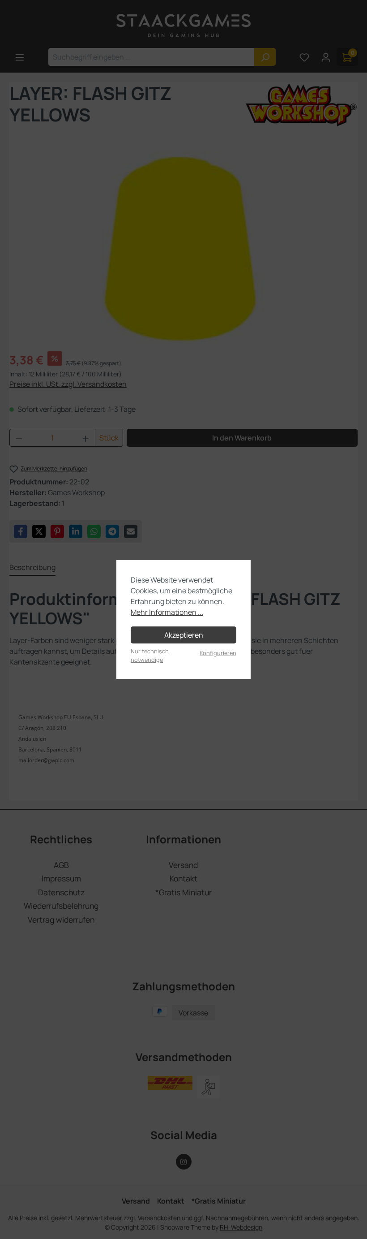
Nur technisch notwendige (150, 655)
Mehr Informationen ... (167, 612)
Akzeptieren (183, 635)
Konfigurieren (218, 653)
